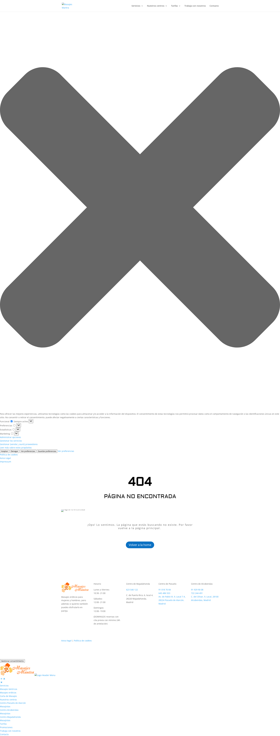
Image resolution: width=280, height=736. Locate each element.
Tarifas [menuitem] (3, 723)
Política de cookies (9, 454)
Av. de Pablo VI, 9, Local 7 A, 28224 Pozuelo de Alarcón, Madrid (172, 600)
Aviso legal (66, 640)
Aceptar (4, 451)
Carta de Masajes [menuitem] (8, 696)
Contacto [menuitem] (4, 734)
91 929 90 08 (197, 589)
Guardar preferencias (47, 451)
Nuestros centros (155, 6)
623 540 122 (132, 589)
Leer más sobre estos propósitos (16, 447)
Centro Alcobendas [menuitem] (9, 710)
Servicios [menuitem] (4, 685)
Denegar (14, 451)
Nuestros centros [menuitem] (8, 699)
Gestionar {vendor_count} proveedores (19, 444)
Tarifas (174, 6)
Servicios (136, 6)
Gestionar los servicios (11, 440)
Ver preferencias (28, 451)
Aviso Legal (5, 458)
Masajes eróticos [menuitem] (8, 692)
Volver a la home (140, 545)
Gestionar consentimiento (12, 661)
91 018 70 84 (165, 589)
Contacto (214, 6)
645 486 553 (164, 593)
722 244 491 (197, 593)
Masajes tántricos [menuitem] (8, 689)
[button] (140, 208)
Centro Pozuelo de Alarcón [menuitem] (13, 703)
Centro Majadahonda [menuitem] (10, 717)
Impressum (5, 461)
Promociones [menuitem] (6, 727)
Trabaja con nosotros (195, 6)
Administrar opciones (10, 437)
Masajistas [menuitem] (5, 706)
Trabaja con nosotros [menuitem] (10, 730)
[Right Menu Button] (3, 678)
